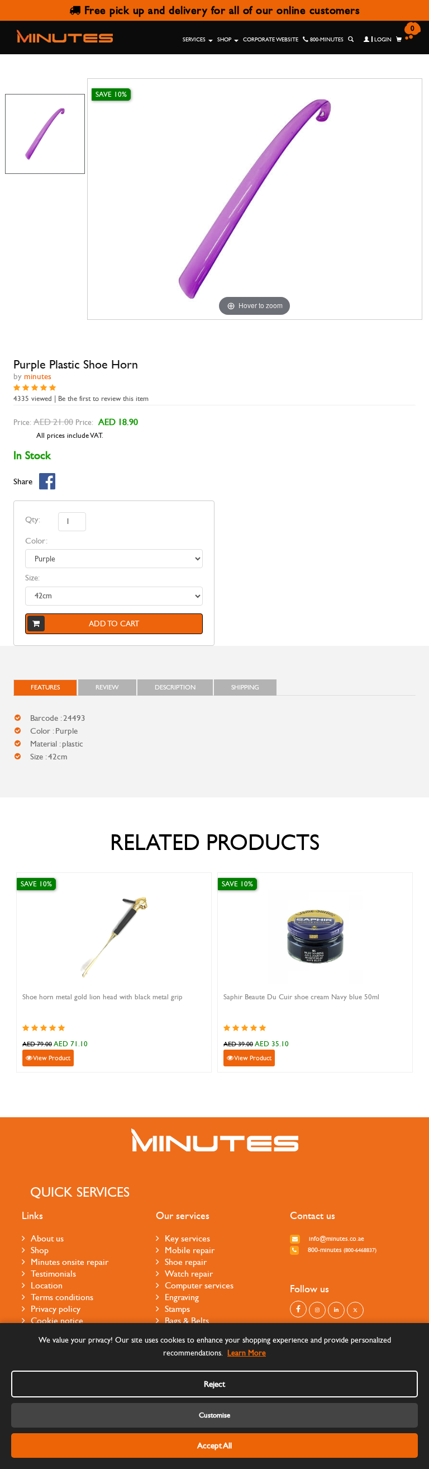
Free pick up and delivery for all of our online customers (220, 10)
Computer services (199, 1285)
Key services (187, 1238)
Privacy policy (55, 1308)
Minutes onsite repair (69, 1262)
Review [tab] (107, 687)
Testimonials (53, 1273)
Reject (214, 1384)
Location (47, 1285)
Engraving (182, 1297)
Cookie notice (57, 1320)
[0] (399, 39)
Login (382, 39)
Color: (36, 541)
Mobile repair (189, 1250)
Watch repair (189, 1273)
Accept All (214, 1445)
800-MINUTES (326, 39)
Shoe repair (186, 1262)
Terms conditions (62, 1297)
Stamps (177, 1308)
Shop (225, 39)
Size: (32, 578)
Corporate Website (270, 39)
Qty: (32, 519)
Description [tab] (175, 687)
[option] (45, 134)
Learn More (246, 1353)
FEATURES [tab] (45, 687)
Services (195, 39)
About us (47, 1238)
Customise (214, 1415)
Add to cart (114, 624)
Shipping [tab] (245, 687)
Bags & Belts (187, 1320)
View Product (51, 1058)
